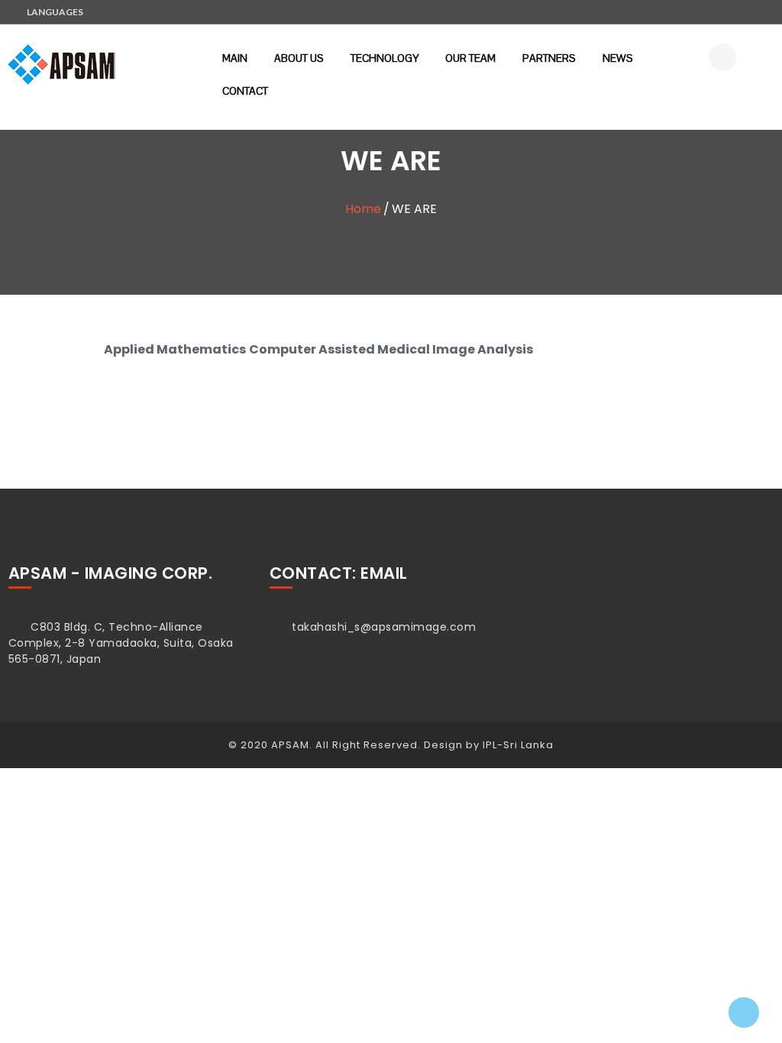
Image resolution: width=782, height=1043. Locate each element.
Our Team (470, 58)
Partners (549, 58)
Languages (55, 12)
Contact (245, 91)
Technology (384, 58)
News (618, 58)
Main (234, 58)
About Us (299, 58)
